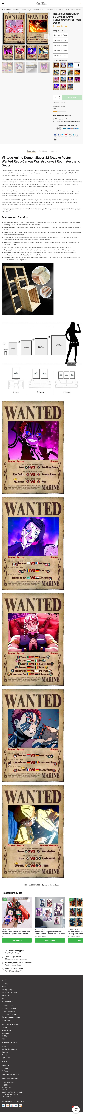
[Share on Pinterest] (66, 135)
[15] (70, 72)
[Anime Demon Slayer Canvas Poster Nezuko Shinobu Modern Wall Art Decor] (50, 912)
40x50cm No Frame (60, 45)
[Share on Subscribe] (73, 135)
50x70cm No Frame (60, 56)
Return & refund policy (10, 1014)
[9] (70, 87)
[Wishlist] (28, 900)
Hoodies (5, 1055)
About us (5, 984)
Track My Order (7, 1006)
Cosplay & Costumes (9, 1049)
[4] (63, 79)
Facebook (5, 1065)
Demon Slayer (26, 10)
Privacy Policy (7, 990)
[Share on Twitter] (62, 135)
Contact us (6, 995)
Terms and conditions (10, 992)
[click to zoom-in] (26, 36)
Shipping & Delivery (9, 1008)
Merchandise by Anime (10, 1024)
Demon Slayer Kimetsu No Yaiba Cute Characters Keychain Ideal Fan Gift (16, 933)
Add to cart (72, 97)
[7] (56, 87)
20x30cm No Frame (60, 35)
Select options (17, 940)
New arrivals (6, 1030)
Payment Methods (8, 1011)
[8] (63, 87)
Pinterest (5, 1068)
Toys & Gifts (6, 1058)
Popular (4, 1027)
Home (4, 10)
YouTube (5, 1071)
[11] (70, 65)
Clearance (5, 1033)
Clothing (5, 1052)
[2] (77, 72)
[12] (77, 65)
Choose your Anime (13, 10)
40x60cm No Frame (60, 50)
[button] (60, 96)
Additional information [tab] (47, 151)
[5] (70, 79)
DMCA (4, 987)
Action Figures (7, 1046)
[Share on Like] (55, 135)
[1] (56, 65)
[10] (63, 65)
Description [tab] (31, 151)
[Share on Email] (70, 135)
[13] (56, 72)
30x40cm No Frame (60, 40)
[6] (77, 79)
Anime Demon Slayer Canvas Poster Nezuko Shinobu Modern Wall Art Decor (50, 933)
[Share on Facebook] (58, 135)
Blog (3, 1039)
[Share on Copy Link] (55, 138)
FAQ (3, 998)
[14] (63, 72)
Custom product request (11, 1017)
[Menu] (5, 3)
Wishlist (4, 1036)
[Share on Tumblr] (77, 135)
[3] (56, 79)
